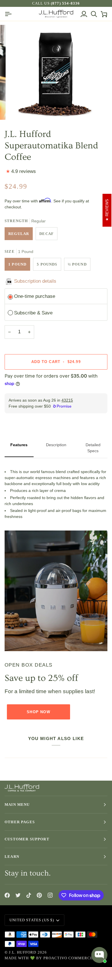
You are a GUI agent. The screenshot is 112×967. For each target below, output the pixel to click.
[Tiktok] (28, 895)
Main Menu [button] (17, 804)
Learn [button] (12, 856)
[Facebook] (7, 895)
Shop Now (38, 712)
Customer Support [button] (27, 839)
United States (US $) (31, 920)
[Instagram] (50, 895)
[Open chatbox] (99, 955)
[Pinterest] (39, 895)
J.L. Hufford (22, 952)
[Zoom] (19, 109)
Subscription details (35, 281)
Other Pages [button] (20, 822)
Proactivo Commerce (68, 958)
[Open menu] (10, 14)
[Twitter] (18, 895)
